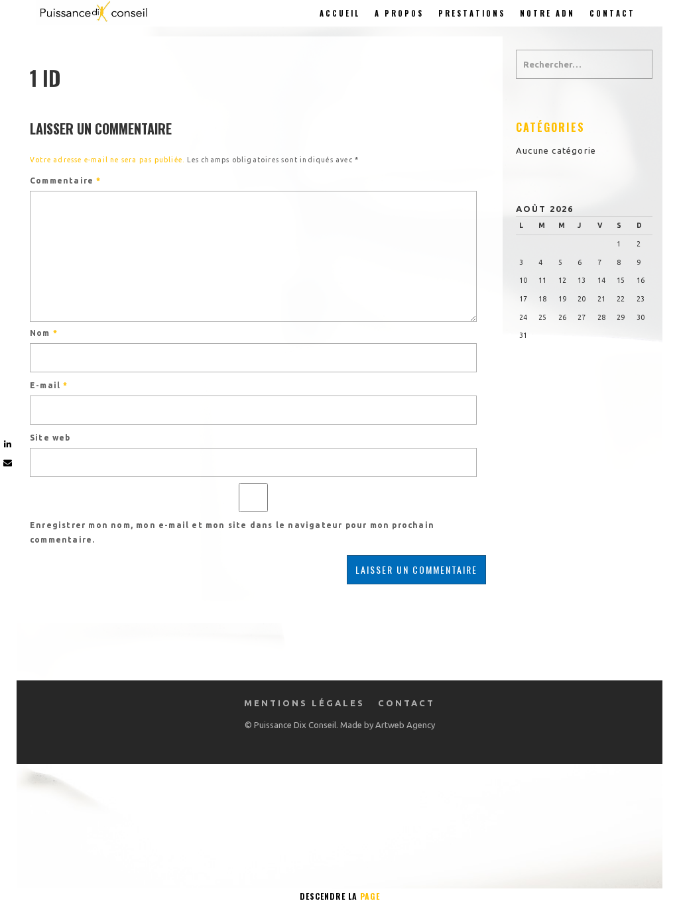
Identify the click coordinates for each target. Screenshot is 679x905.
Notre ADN (547, 13)
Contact (612, 13)
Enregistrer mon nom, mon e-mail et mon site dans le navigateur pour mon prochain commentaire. (232, 532)
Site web (50, 437)
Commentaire (65, 180)
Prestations (471, 13)
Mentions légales (304, 703)
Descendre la (340, 896)
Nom (44, 333)
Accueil (340, 13)
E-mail (49, 385)
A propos (399, 13)
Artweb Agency (405, 724)
